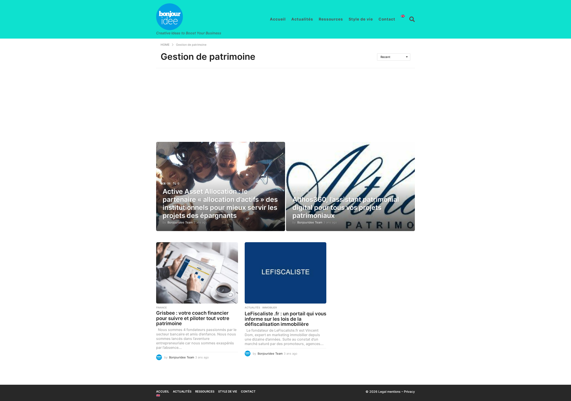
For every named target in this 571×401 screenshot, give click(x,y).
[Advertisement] (285, 101)
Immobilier (269, 307)
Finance (161, 307)
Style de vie (361, 19)
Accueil (278, 19)
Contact (387, 19)
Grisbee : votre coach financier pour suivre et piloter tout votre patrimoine (192, 318)
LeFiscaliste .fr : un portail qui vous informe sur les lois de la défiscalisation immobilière (285, 319)
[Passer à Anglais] (403, 16)
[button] (412, 19)
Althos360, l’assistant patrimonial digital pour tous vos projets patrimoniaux (345, 207)
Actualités (302, 19)
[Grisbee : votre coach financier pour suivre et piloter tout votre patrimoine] (197, 273)
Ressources (331, 19)
